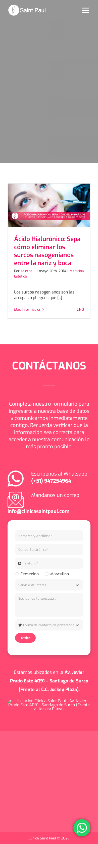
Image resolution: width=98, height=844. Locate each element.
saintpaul (28, 271)
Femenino (29, 574)
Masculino (59, 574)
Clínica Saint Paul (43, 838)
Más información (27, 309)
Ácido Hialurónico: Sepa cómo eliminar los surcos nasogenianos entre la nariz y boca (47, 251)
